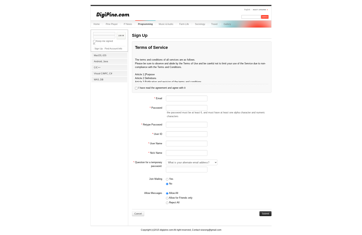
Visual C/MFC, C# (103, 73)
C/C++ (97, 67)
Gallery (227, 24)
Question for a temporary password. (147, 164)
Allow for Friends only (180, 197)
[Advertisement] (109, 107)
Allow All (173, 193)
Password (156, 107)
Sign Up (98, 48)
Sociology (200, 24)
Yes (170, 178)
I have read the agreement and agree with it (161, 87)
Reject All (173, 202)
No (170, 183)
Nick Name (155, 152)
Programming (145, 24)
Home (97, 24)
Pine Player (112, 24)
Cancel (138, 213)
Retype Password (151, 124)
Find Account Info (113, 48)
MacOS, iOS (100, 55)
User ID (157, 134)
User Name (155, 143)
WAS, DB (98, 79)
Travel (214, 24)
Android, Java (101, 61)
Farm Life (184, 24)
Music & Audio (166, 24)
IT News (128, 24)
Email (158, 98)
